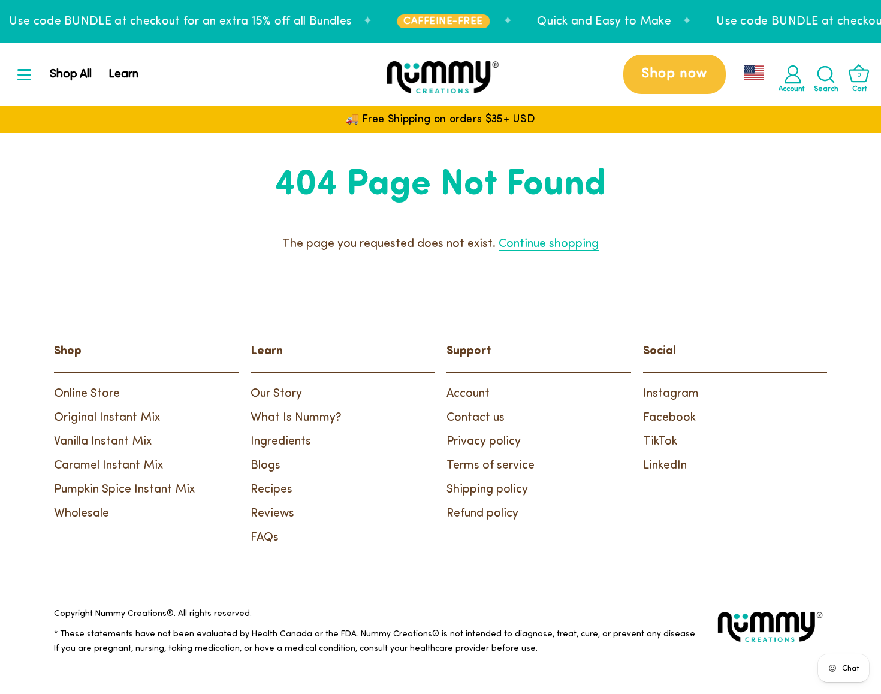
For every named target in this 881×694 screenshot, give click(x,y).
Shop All (71, 74)
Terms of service (490, 466)
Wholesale (81, 514)
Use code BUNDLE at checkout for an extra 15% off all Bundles (180, 22)
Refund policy (482, 514)
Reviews (272, 514)
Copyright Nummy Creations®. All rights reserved (152, 613)
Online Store (87, 394)
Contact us (475, 418)
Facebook (669, 418)
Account (468, 394)
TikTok (660, 442)
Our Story (276, 394)
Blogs (265, 466)
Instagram (671, 394)
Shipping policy (487, 490)
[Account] (793, 74)
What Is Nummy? (296, 418)
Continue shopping (549, 244)
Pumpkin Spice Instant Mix (124, 490)
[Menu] (24, 74)
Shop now (674, 74)
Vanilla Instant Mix (103, 442)
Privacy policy (483, 442)
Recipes (271, 490)
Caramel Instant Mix (108, 466)
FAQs (265, 538)
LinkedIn (665, 466)
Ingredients (281, 442)
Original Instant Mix (107, 418)
